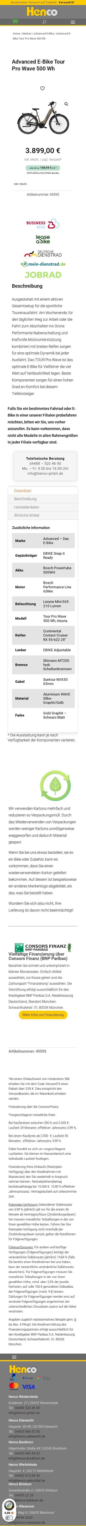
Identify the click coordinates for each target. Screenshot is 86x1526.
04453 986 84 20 (27, 1453)
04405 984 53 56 (27, 1432)
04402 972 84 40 (27, 1476)
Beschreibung (25, 499)
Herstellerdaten (26, 507)
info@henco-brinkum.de (26, 1500)
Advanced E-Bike (44, 33)
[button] (66, 104)
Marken (27, 33)
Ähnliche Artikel (26, 515)
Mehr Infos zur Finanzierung (43, 1015)
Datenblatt (23, 491)
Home (16, 33)
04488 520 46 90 (27, 1408)
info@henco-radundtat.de (27, 1481)
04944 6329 (24, 1518)
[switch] (9, 1518)
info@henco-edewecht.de (27, 1436)
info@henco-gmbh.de (45, 473)
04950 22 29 (24, 1495)
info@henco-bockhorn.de (27, 1458)
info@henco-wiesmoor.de (27, 1523)
